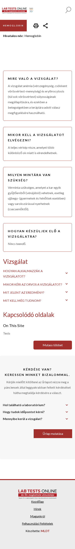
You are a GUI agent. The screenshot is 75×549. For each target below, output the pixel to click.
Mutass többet (53, 345)
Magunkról (37, 516)
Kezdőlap (37, 501)
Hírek (37, 509)
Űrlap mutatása (53, 433)
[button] (37, 273)
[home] (19, 10)
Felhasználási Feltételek (37, 523)
